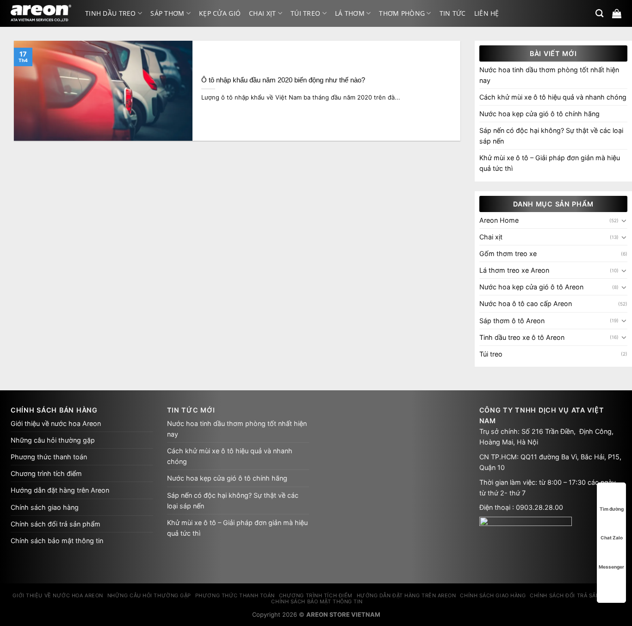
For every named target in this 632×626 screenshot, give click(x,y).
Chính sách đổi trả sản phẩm (55, 524)
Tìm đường (612, 509)
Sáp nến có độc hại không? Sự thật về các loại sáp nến (551, 135)
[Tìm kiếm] (599, 13)
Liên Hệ (486, 13)
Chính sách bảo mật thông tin (57, 541)
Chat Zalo (612, 537)
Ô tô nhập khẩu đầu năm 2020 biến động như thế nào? (283, 80)
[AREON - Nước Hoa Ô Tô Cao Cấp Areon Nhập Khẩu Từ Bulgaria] (41, 13)
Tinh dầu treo (110, 13)
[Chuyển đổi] (624, 220)
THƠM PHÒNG (402, 13)
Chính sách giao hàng (45, 507)
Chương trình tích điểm (46, 473)
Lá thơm (350, 13)
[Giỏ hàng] (616, 13)
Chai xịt (262, 13)
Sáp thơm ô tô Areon (512, 321)
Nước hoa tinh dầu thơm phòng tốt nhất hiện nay (549, 75)
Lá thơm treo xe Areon (514, 270)
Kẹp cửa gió (220, 13)
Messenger (611, 567)
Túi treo (305, 13)
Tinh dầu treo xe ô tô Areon (521, 337)
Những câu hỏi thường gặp (53, 440)
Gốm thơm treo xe (508, 253)
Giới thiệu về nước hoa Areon (56, 423)
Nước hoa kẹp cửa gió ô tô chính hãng (539, 114)
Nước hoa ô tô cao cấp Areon (525, 303)
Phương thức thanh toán (49, 457)
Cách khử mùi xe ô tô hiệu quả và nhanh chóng (552, 97)
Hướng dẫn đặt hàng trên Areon (60, 490)
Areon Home (499, 220)
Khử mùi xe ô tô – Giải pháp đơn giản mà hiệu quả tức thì (549, 163)
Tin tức (453, 13)
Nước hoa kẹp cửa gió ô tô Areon (531, 287)
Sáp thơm (167, 13)
